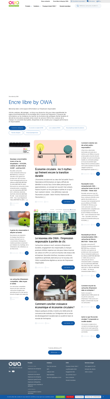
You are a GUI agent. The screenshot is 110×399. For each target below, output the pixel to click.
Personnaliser (79, 397)
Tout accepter (60, 397)
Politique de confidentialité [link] (93, 397)
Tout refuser (70, 397)
